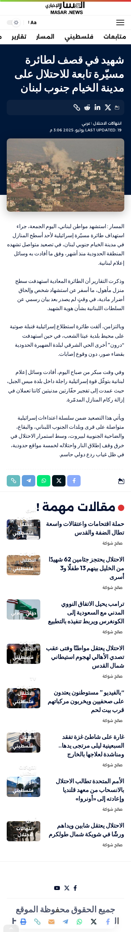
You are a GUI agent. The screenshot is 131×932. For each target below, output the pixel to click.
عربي (86, 123)
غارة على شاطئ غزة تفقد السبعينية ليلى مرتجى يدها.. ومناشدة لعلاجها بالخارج (91, 745)
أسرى (31, 510)
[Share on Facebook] (108, 922)
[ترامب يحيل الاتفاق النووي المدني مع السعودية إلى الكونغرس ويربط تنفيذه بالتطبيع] (23, 609)
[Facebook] (75, 888)
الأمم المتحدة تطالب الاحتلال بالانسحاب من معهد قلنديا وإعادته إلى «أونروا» (90, 789)
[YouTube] (57, 888)
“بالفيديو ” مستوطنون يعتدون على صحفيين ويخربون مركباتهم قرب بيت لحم (86, 701)
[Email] (51, 922)
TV (33, 678)
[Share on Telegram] (65, 922)
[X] (66, 888)
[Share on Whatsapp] (80, 922)
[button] (118, 22)
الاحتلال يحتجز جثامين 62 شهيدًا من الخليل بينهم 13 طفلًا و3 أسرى (86, 568)
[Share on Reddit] (87, 107)
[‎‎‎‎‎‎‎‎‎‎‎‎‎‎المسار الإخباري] (65, 8)
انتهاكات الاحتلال (107, 123)
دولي (31, 613)
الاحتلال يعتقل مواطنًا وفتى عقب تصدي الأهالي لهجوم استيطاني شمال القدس (85, 656)
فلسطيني (23, 533)
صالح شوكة (112, 543)
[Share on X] (108, 107)
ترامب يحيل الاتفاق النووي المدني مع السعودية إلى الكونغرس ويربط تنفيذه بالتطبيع (86, 612)
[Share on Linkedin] (97, 107)
